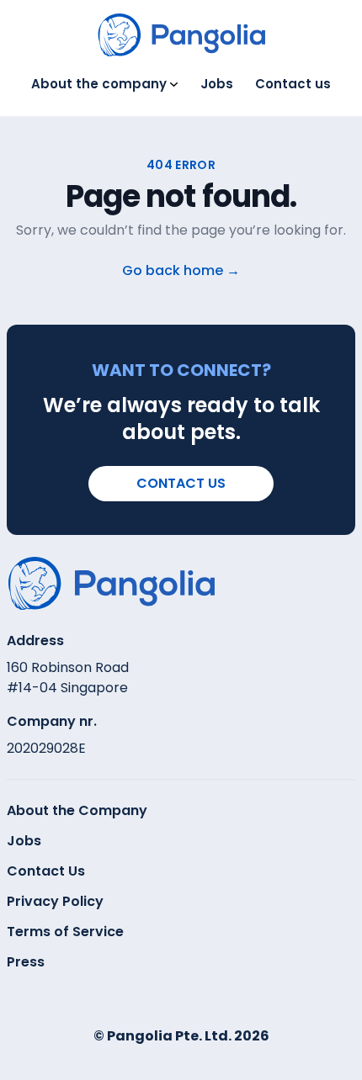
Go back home (181, 270)
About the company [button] (99, 84)
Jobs (216, 84)
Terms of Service (65, 931)
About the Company (77, 810)
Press (26, 961)
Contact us (293, 84)
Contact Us (46, 871)
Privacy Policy (55, 901)
